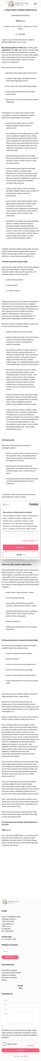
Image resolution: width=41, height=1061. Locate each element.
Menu (35, 4)
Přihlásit (10, 957)
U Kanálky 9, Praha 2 (9, 919)
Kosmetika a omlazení (9, 970)
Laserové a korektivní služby (11, 973)
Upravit (19, 554)
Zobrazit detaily (28, 540)
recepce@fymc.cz (8, 924)
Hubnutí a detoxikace (9, 975)
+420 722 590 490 (8, 921)
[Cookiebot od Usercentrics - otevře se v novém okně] (29, 504)
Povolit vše (20, 547)
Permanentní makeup (9, 977)
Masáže (4, 980)
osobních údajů (26, 1030)
